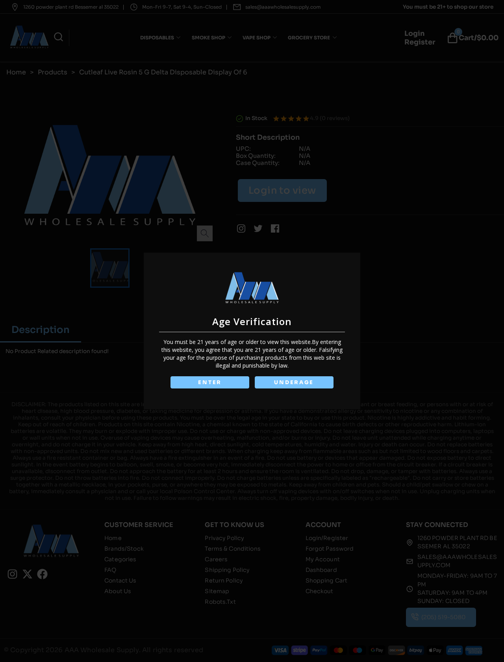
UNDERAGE (294, 382)
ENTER (210, 382)
